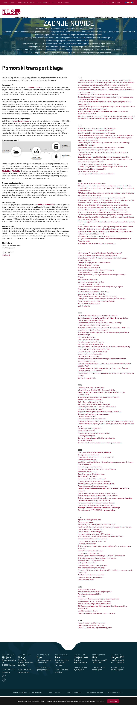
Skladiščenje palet (84, 464)
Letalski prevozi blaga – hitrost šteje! (91, 388)
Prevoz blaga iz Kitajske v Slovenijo (90, 551)
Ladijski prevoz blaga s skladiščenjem (91, 320)
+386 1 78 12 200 (8, 670)
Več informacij (99, 701)
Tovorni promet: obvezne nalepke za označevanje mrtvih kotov (100, 443)
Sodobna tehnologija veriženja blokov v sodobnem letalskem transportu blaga (105, 421)
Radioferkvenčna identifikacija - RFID (91, 234)
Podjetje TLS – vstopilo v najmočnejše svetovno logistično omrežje (101, 299)
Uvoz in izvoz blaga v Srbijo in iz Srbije (91, 294)
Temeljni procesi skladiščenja (88, 455)
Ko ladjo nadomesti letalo (87, 563)
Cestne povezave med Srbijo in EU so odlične (94, 500)
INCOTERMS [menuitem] (56, 2)
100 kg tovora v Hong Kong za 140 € (91, 575)
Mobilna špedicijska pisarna (88, 279)
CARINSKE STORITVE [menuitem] (59, 18)
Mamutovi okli (83, 609)
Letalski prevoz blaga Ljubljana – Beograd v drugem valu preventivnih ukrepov (105, 462)
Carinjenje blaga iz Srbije (87, 378)
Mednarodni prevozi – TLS (87, 472)
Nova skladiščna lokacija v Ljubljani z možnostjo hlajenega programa (102, 210)
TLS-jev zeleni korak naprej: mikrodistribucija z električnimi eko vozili (102, 212)
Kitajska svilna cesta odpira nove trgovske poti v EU (96, 236)
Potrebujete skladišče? (86, 440)
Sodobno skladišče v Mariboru (88, 265)
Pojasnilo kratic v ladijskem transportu (91, 623)
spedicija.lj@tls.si (117, 670)
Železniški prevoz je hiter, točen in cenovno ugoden (96, 484)
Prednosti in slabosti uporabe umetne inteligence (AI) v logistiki (100, 287)
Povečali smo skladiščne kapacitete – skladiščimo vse (97, 469)
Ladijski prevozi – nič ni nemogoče (90, 532)
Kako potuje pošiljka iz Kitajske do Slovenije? (94, 404)
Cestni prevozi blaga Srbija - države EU (92, 479)
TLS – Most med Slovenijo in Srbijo (90, 402)
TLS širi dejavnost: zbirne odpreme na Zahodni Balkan (97, 128)
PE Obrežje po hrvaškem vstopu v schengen (93, 325)
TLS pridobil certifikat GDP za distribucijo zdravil (95, 131)
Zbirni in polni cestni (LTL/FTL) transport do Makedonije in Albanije (101, 275)
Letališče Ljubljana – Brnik (87, 611)
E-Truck (80, 277)
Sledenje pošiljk (83, 395)
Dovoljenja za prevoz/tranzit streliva (91, 282)
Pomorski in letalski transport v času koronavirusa (96, 457)
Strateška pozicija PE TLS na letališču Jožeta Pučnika (97, 407)
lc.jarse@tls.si (79, 670)
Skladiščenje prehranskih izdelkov (90, 467)
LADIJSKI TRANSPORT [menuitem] (81, 18)
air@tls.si (58, 672)
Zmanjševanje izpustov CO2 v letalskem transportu (96, 270)
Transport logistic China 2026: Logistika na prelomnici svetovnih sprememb (105, 87)
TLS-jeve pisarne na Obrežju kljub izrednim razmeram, (105, 498)
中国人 (134, 2)
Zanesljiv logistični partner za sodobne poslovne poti (96, 133)
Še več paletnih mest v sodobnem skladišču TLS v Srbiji (97, 296)
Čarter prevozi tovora (85, 522)
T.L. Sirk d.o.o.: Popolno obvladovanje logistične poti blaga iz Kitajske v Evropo (105, 119)
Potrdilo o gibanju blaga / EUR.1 (89, 594)
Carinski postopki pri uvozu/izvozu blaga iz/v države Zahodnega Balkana (103, 318)
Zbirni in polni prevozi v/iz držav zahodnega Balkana (96, 301)
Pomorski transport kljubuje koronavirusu (92, 486)
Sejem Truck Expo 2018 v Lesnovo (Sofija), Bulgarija (96, 613)
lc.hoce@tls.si (97, 670)
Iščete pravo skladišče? (94, 452)
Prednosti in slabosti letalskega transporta (93, 291)
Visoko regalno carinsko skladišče (90, 354)
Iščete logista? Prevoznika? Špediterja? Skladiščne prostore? (100, 253)
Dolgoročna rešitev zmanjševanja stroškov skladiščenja (97, 255)
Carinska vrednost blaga (86, 337)
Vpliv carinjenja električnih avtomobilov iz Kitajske (96, 174)
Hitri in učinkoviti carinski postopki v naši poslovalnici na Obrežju (101, 536)
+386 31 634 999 (98, 667)
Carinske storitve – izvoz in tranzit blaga (92, 352)
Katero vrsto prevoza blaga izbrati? (90, 409)
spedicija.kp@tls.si (43, 670)
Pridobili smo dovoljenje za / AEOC (98, 599)
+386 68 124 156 (117, 667)
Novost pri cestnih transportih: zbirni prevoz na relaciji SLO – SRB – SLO (103, 327)
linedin (4, 680)
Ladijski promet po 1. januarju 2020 (90, 529)
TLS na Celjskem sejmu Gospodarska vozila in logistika (97, 558)
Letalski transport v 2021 (87, 416)
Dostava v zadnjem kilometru (88, 289)
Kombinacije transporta (86, 431)
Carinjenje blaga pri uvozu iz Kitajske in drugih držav (96, 438)
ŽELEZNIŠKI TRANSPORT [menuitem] (104, 18)
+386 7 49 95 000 (24, 670)
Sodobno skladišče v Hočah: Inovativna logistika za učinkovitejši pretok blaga (105, 231)
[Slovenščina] (126, 2)
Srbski (132, 2)
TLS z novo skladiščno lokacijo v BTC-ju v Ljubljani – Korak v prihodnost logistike (106, 200)
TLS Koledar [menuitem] (65, 2)
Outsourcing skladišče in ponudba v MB (92, 169)
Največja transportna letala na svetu (91, 342)
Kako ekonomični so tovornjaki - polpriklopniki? (95, 592)
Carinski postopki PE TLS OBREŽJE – (96, 510)
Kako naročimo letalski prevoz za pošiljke (92, 539)
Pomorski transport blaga (87, 460)
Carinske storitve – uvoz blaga (88, 356)
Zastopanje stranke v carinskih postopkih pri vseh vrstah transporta (102, 359)
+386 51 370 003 (80, 667)
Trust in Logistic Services (87, 361)
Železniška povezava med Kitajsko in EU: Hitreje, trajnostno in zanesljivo (103, 157)
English (128, 2)
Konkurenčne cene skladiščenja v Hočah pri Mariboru (96, 243)
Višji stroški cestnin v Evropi (88, 171)
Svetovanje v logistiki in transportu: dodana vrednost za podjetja (101, 147)
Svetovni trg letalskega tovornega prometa (93, 414)
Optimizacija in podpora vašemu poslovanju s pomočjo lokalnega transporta (105, 215)
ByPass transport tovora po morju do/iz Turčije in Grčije (98, 496)
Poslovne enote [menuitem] (23, 2)
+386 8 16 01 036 (43, 667)
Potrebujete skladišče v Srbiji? (89, 284)
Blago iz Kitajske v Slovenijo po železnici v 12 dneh (96, 505)
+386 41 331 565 (61, 670)
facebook (4, 675)
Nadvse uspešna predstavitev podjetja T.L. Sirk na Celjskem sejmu (101, 556)
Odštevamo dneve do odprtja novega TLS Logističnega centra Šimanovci (103, 368)
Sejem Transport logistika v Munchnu (91, 625)
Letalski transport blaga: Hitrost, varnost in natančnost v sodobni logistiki (104, 80)
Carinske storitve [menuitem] (55, 693)
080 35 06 (105, 2)
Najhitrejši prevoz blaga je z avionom (91, 560)
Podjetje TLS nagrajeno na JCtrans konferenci (94, 263)
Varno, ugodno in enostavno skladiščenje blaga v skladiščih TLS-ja (101, 392)
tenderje (31, 87)
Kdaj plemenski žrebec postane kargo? (91, 568)
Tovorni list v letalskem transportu (90, 400)
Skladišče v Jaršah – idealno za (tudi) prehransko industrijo (99, 203)
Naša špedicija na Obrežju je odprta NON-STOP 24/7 (96, 524)
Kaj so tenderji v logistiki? (87, 476)
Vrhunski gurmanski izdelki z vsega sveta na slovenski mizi (98, 397)
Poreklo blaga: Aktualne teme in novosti (92, 183)
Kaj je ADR (81, 596)
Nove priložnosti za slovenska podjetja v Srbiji (94, 349)
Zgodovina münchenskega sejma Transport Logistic (96, 150)
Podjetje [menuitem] (12, 2)
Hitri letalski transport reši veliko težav (92, 541)
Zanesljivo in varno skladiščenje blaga (91, 474)
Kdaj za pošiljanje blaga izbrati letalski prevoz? (94, 604)
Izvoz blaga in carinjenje (86, 436)
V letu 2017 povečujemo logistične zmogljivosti (95, 628)
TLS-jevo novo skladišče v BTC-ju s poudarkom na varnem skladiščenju (103, 205)
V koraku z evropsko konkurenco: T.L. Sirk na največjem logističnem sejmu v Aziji (106, 116)
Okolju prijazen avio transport (88, 340)
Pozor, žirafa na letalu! (86, 580)
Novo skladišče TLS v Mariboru (89, 267)
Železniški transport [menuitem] (94, 693)
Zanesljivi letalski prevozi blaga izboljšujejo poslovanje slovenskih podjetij (104, 347)
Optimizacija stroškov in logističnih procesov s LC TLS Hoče (99, 164)
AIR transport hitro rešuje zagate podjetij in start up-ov (97, 315)
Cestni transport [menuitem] (20, 693)
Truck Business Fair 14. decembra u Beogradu (94, 601)
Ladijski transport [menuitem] (74, 693)
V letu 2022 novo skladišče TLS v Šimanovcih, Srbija (96, 390)
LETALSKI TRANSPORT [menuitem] (126, 18)
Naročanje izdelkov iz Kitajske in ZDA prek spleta (95, 534)
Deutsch (130, 2)
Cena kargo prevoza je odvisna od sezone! (92, 565)
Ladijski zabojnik (84, 306)
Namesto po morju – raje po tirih (89, 428)
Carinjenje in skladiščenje (87, 544)
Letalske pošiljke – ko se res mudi (90, 371)
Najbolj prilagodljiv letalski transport (91, 272)
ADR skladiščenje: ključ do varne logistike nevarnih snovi (98, 95)
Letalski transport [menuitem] (116, 693)
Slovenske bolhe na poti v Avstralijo (90, 577)
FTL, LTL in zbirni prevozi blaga (89, 303)
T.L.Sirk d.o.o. (11, 12)
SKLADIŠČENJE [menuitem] (40, 18)
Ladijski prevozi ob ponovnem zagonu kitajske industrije (97, 493)
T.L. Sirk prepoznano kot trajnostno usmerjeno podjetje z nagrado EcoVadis (104, 186)
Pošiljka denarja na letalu (87, 589)
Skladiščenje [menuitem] (37, 693)
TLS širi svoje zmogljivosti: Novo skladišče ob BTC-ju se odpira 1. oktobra (104, 207)
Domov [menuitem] (4, 2)
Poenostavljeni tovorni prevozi (88, 553)
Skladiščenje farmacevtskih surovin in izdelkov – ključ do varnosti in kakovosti (105, 135)
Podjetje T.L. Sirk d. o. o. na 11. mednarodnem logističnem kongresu (102, 229)
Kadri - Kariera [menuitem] (36, 2)
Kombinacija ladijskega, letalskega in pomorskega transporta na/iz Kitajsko (104, 527)
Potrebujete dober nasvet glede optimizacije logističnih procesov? (101, 198)
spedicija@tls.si (23, 672)
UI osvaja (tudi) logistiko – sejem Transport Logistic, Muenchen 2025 (102, 167)
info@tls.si (118, 2)
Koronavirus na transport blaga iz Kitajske (96, 503)
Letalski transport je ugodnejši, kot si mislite (94, 433)
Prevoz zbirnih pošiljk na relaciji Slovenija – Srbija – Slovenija (100, 323)
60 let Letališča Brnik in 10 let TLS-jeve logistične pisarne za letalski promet (105, 227)
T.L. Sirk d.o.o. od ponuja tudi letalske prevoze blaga (102, 606)
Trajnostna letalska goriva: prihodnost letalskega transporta (99, 412)
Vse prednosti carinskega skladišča (90, 344)
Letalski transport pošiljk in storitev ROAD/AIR (94, 481)
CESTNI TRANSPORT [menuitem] (21, 18)
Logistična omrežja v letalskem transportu (93, 330)
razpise (37, 87)
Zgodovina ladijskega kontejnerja (89, 520)
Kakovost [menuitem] (46, 2)
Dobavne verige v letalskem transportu (92, 419)
